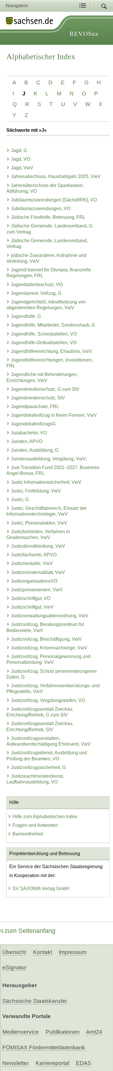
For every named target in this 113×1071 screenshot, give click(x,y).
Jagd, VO (20, 159)
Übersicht (14, 952)
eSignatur (14, 967)
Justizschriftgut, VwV (32, 607)
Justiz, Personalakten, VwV (39, 522)
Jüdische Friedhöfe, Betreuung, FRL (48, 217)
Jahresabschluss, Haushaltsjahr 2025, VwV (56, 176)
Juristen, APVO (26, 441)
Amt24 (94, 1032)
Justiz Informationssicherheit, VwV (46, 482)
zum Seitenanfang (30, 930)
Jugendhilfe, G (26, 316)
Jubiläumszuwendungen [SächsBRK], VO (54, 199)
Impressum (73, 952)
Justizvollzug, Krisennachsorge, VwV (49, 647)
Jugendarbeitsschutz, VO (37, 284)
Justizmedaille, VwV (32, 563)
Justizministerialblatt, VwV (38, 572)
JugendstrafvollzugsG (33, 423)
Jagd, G (19, 150)
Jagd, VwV (22, 167)
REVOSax (84, 33)
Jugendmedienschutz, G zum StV (45, 389)
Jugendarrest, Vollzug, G (36, 293)
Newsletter (15, 1063)
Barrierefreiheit (27, 833)
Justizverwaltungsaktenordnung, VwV (49, 615)
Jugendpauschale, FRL (35, 406)
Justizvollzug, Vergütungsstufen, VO (48, 700)
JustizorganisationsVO (34, 581)
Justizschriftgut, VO (30, 598)
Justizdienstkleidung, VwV (38, 546)
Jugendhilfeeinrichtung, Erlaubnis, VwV (51, 351)
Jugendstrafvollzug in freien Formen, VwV (54, 415)
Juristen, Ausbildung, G (35, 450)
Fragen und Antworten (35, 825)
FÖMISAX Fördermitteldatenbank (43, 1047)
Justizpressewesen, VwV (37, 589)
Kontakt (42, 952)
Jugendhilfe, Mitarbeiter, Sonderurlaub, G (53, 325)
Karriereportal (52, 1063)
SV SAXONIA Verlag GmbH (41, 888)
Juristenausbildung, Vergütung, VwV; (49, 458)
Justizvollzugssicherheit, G (38, 767)
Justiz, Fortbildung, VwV (36, 490)
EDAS (83, 1063)
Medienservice (20, 1032)
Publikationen (63, 1032)
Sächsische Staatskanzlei (34, 1001)
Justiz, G (20, 499)
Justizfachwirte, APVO (34, 554)
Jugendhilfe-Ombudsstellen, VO (43, 342)
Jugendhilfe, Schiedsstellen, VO (44, 333)
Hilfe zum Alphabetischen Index (44, 816)
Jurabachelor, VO (29, 432)
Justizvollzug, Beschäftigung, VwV (46, 639)
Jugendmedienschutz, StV (38, 397)
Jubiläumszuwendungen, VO (40, 208)
